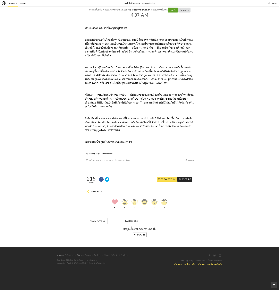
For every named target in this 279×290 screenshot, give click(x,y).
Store (23, 3)
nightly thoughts (132, 3)
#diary (92, 154)
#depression (106, 154)
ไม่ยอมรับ (184, 10)
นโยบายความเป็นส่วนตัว (140, 10)
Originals (70, 255)
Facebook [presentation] (131, 222)
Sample (88, 255)
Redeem (98, 255)
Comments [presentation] (97, 221)
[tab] (97, 221)
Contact (116, 255)
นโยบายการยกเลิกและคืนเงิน (210, 264)
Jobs (124, 255)
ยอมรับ (173, 10)
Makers (13, 3)
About (107, 255)
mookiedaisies (148, 3)
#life (98, 154)
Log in (141, 234)
